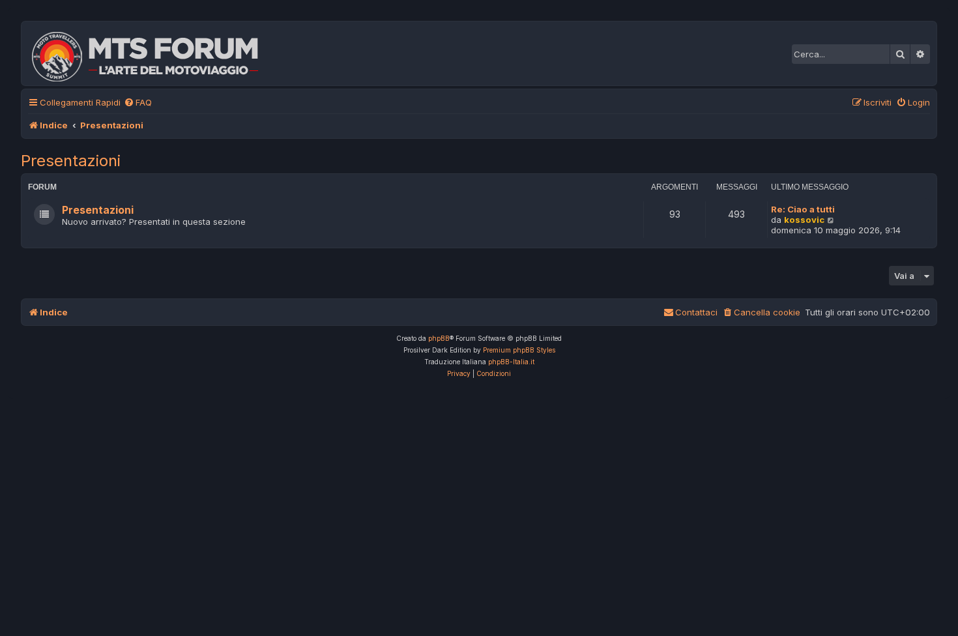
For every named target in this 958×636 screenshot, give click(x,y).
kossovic (804, 219)
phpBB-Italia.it (511, 362)
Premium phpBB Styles (519, 350)
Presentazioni (71, 160)
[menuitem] (138, 102)
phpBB (439, 338)
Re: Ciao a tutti (803, 209)
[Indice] (154, 53)
